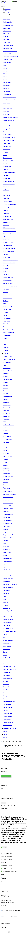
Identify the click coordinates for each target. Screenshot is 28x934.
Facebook (9, 1)
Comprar (3, 802)
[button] (15, 22)
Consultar (7, 776)
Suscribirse (3, 895)
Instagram (20, 1)
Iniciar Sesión (6, 10)
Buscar (2, 6)
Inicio (6, 19)
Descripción (6, 813)
